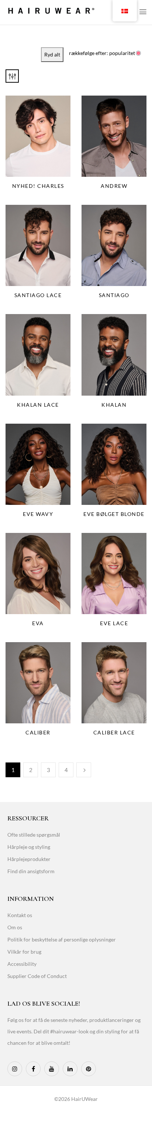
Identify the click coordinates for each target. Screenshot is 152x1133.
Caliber (38, 732)
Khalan (114, 405)
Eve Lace (114, 623)
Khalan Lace (38, 405)
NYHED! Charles (38, 186)
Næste (83, 769)
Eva (38, 623)
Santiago (114, 295)
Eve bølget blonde (114, 514)
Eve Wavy (38, 514)
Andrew (114, 186)
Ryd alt (52, 54)
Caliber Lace (114, 732)
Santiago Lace (38, 295)
